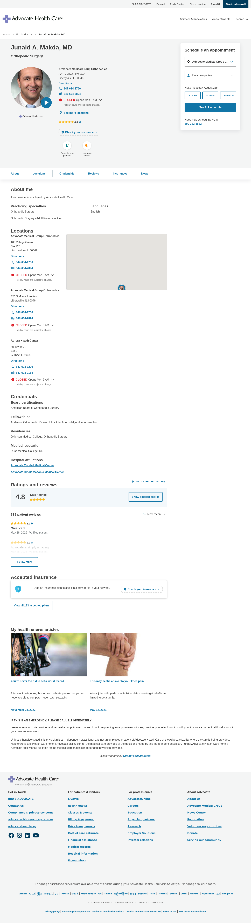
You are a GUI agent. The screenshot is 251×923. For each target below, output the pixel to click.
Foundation (195, 819)
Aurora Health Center (24, 340)
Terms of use (169, 911)
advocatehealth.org (22, 826)
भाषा (100, 893)
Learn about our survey (150, 481)
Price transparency (81, 826)
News (144, 173)
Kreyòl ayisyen (88, 893)
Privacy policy (52, 911)
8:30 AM (210, 95)
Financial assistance (82, 840)
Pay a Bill (215, 4)
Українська (207, 893)
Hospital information (83, 853)
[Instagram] (19, 836)
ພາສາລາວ (142, 893)
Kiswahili (194, 893)
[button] (46, 102)
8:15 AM (193, 95)
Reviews (93, 173)
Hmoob (108, 893)
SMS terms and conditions (192, 911)
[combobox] (210, 75)
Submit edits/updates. (137, 755)
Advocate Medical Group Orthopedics (83, 69)
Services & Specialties (193, 19)
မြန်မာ (39, 893)
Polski (152, 893)
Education (135, 812)
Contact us (16, 805)
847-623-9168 (24, 372)
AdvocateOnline (139, 798)
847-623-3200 (24, 366)
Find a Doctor (177, 4)
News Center (196, 812)
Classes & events (80, 812)
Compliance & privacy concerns (30, 812)
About (15, 173)
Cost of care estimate (83, 833)
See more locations (76, 112)
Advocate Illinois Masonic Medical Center (37, 472)
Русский (173, 893)
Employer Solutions (142, 833)
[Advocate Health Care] (33, 19)
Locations (39, 173)
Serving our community (204, 840)
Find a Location (198, 4)
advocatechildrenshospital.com (30, 819)
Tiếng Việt (227, 893)
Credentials (66, 173)
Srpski (184, 893)
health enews (78, 805)
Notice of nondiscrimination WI (144, 911)
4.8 (76, 122)
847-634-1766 (72, 88)
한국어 (133, 893)
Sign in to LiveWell (236, 4)
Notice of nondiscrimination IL (108, 911)
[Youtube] (36, 836)
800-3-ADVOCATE (141, 4)
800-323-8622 (193, 123)
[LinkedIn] (27, 836)
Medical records (79, 846)
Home (6, 34)
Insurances (120, 173)
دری (56, 893)
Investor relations (140, 840)
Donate (192, 833)
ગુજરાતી (75, 893)
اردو (218, 893)
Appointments (221, 19)
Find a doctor (24, 34)
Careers (133, 805)
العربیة (32, 893)
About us (193, 798)
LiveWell (74, 798)
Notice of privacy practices (76, 911)
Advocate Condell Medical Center (32, 465)
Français (64, 893)
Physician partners (141, 819)
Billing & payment (81, 819)
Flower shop (77, 860)
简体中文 (48, 893)
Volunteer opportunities (204, 826)
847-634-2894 (72, 93)
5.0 (28, 523)
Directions (65, 83)
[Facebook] (11, 836)
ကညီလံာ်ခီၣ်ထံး (121, 893)
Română (162, 893)
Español (160, 4)
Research (134, 826)
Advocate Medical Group (204, 805)
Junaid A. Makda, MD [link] (52, 34)
